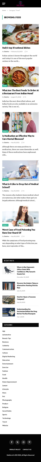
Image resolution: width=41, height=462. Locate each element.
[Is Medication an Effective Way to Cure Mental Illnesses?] (20, 122)
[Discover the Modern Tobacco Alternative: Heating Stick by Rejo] (8, 286)
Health (5, 131)
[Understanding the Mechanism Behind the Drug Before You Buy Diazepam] (8, 312)
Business (5, 342)
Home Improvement (9, 382)
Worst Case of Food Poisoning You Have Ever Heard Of (18, 231)
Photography (7, 400)
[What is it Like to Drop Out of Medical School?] (20, 170)
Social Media (6, 411)
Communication (8, 349)
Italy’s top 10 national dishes (16, 47)
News (4, 393)
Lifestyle (5, 389)
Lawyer (4, 385)
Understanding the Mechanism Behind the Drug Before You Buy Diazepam (27, 311)
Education (6, 360)
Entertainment (7, 364)
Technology (6, 418)
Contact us (27, 449)
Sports (4, 415)
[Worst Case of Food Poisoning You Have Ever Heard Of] (20, 216)
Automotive (6, 335)
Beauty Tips (6, 338)
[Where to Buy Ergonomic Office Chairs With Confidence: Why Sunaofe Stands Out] (8, 270)
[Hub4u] (20, 3)
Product (5, 404)
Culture (5, 353)
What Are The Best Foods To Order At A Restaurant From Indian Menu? (20, 92)
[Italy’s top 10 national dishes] (20, 34)
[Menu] (3, 3)
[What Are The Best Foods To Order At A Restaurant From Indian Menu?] (20, 77)
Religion (5, 407)
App (3, 331)
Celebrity (5, 346)
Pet (3, 396)
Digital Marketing (8, 356)
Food (4, 43)
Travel (4, 422)
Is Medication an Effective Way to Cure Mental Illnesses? (18, 137)
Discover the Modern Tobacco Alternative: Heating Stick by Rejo (27, 285)
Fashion (5, 371)
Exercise (5, 367)
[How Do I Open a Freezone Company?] (8, 300)
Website (5, 425)
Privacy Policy (15, 449)
